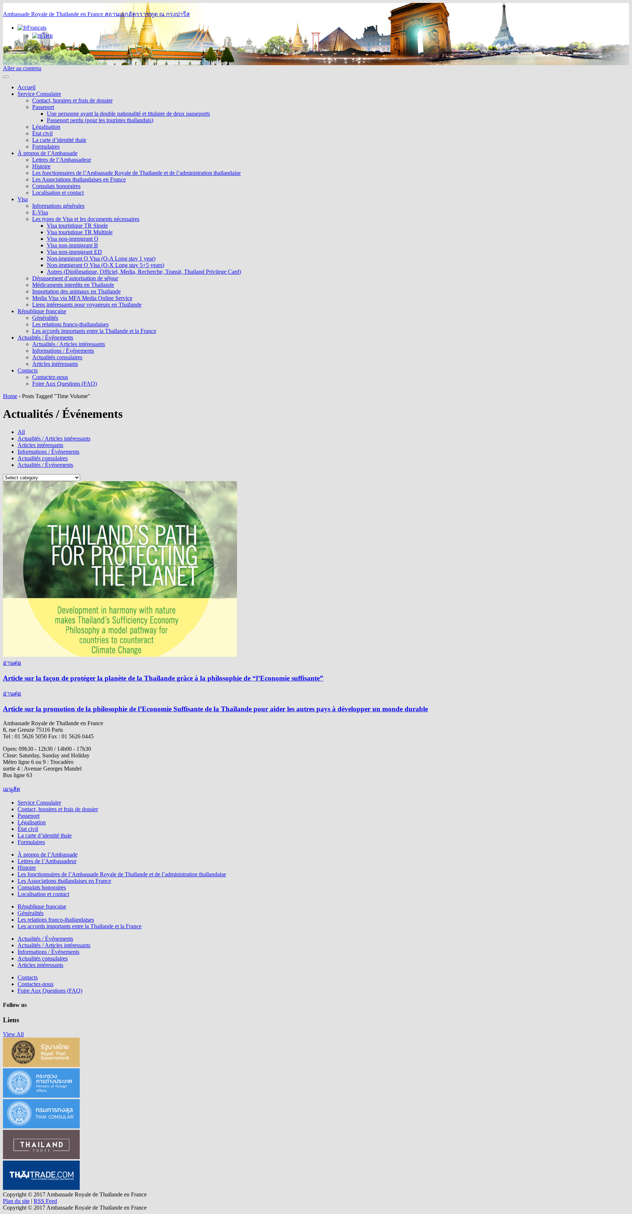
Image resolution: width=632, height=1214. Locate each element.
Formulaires (46, 146)
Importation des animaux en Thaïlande (76, 291)
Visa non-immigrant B (72, 245)
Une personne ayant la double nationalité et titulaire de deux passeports (128, 113)
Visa (23, 199)
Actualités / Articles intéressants (68, 344)
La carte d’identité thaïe (59, 140)
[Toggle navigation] (6, 77)
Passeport (43, 107)
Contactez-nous (50, 377)
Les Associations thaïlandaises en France (79, 179)
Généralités (45, 318)
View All (13, 1034)
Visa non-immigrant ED (74, 252)
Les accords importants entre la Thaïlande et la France (94, 331)
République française (42, 311)
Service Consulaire (39, 94)
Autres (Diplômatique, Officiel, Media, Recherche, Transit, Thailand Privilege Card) (144, 272)
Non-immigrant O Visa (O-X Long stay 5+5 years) (105, 265)
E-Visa (40, 212)
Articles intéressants (55, 364)
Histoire (41, 166)
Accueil (26, 87)
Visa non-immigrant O (72, 239)
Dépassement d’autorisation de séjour (75, 278)
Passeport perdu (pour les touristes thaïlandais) (100, 120)
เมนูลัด (11, 789)
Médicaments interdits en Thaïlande (73, 285)
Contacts (28, 370)
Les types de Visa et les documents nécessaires (85, 219)
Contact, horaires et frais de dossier (72, 100)
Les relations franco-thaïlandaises (70, 324)
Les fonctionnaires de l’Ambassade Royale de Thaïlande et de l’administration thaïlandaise (136, 173)
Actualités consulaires (57, 357)
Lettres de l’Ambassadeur (61, 160)
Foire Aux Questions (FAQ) (64, 384)
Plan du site (16, 1201)
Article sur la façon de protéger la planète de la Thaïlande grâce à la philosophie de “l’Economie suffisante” (163, 678)
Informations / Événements (63, 351)
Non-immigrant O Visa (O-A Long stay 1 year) (101, 258)
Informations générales (58, 206)
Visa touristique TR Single (77, 225)
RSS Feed (45, 1201)
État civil (42, 133)
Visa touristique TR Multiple (80, 232)
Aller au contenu (22, 68)
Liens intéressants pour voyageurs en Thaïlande (87, 304)
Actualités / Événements (45, 337)
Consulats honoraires (56, 186)
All (21, 432)
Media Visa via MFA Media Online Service (82, 298)
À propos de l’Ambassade (48, 153)
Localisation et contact (58, 193)
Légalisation (46, 127)
